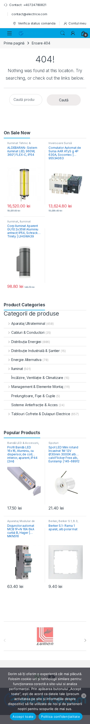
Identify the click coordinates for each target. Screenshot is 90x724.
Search (62, 33)
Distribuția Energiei (26, 342)
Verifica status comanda (37, 23)
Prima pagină (14, 43)
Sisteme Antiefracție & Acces (34, 405)
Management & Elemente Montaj (37, 386)
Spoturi (53, 443)
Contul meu (77, 23)
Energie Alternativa (26, 360)
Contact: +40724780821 (27, 5)
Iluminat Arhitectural (19, 223)
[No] (83, 695)
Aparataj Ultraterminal (28, 323)
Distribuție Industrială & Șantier (35, 351)
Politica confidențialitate (60, 717)
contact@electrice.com (29, 14)
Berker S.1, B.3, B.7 (63, 522)
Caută (63, 100)
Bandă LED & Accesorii (22, 443)
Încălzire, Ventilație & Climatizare (37, 377)
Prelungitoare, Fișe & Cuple (33, 396)
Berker (52, 521)
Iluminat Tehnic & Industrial (19, 144)
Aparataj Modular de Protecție (21, 522)
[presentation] (85, 640)
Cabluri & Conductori (27, 332)
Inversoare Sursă (60, 143)
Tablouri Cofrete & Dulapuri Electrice (40, 414)
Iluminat (12, 221)
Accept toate (23, 717)
